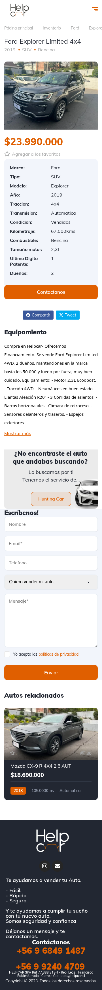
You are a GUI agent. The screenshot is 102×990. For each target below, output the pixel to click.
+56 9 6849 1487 (51, 950)
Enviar (51, 673)
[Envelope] (57, 866)
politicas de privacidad (58, 654)
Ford (75, 28)
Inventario (52, 28)
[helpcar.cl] (18, 10)
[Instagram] (44, 866)
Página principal (18, 28)
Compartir (41, 315)
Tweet (70, 315)
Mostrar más (17, 433)
